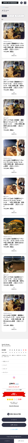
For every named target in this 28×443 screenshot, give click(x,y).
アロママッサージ (19, 15)
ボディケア (11, 15)
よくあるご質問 (14, 429)
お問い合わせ (14, 424)
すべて (4, 15)
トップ (3, 7)
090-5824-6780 (15, 414)
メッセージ (14, 419)
